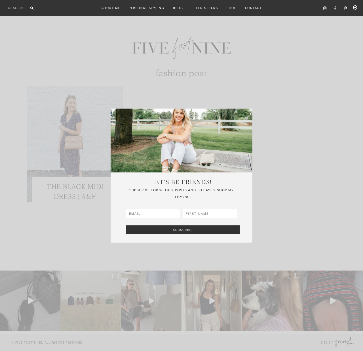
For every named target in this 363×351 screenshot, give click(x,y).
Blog (178, 8)
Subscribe (16, 8)
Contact (253, 8)
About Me (111, 8)
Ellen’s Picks (205, 8)
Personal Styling (146, 8)
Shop (231, 8)
